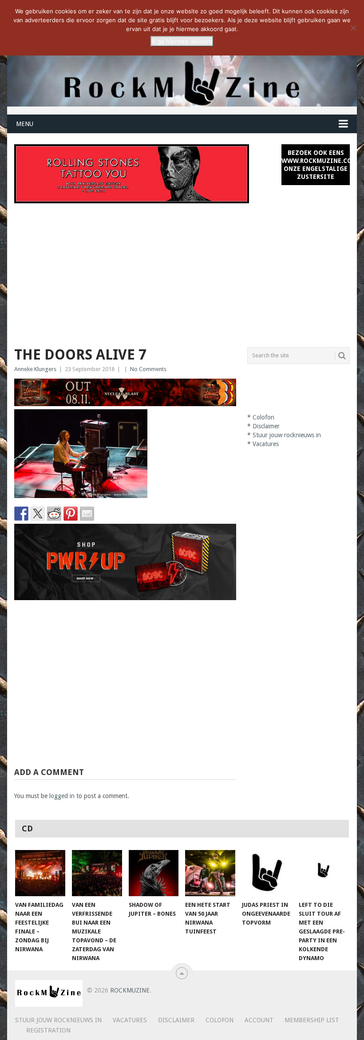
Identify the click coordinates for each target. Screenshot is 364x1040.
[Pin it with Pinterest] (70, 513)
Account (259, 1020)
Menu (24, 123)
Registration (48, 1030)
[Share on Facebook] (21, 513)
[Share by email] (87, 513)
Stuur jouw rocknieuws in (287, 435)
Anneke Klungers (35, 369)
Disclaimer (266, 426)
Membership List (312, 1020)
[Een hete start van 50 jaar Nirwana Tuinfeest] (210, 873)
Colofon (263, 417)
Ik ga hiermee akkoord (182, 41)
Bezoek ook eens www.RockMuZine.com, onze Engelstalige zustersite (315, 164)
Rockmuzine (130, 990)
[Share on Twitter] (38, 513)
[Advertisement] (182, 270)
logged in (62, 795)
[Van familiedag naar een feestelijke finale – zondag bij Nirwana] (40, 873)
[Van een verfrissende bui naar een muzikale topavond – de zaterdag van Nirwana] (97, 873)
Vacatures (266, 443)
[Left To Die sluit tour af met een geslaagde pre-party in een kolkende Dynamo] (324, 873)
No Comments (148, 369)
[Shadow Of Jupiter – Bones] (154, 873)
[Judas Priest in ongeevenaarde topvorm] (267, 873)
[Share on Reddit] (54, 513)
